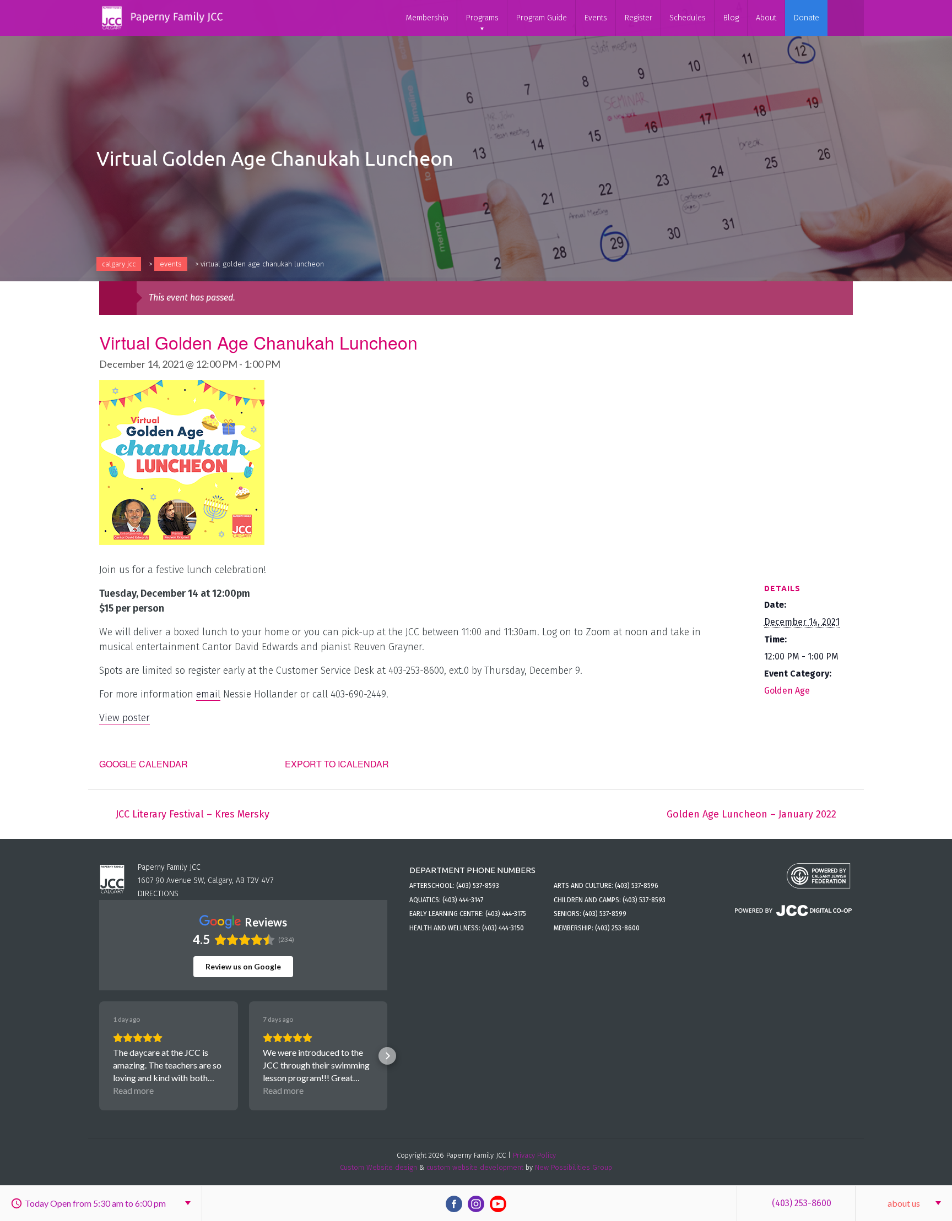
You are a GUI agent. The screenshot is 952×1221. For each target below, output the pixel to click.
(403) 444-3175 (505, 914)
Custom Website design (378, 1167)
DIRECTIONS (158, 893)
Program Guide (541, 18)
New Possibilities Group (573, 1167)
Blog (731, 18)
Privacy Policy (534, 1155)
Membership (426, 18)
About (766, 18)
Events (595, 18)
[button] (99, 1056)
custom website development (474, 1167)
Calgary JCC (119, 264)
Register (638, 18)
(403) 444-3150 (503, 928)
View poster (124, 718)
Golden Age (787, 690)
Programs (482, 18)
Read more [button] (133, 1090)
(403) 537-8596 (636, 886)
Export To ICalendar (337, 763)
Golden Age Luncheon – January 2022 (751, 814)
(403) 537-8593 (477, 886)
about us (904, 1203)
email (208, 694)
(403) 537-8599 (604, 914)
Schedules (687, 18)
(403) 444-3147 (462, 900)
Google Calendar (143, 763)
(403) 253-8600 (801, 1203)
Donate (806, 18)
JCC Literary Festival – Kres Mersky (192, 814)
